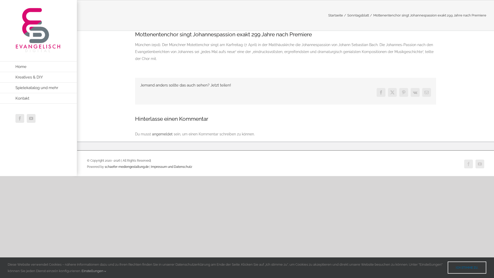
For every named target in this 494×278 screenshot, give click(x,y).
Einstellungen (93, 271)
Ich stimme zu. (467, 267)
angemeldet (162, 134)
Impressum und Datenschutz (171, 167)
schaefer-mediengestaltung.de (127, 167)
